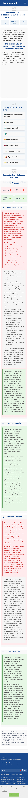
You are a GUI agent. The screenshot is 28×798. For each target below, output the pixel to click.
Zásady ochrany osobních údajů (9, 765)
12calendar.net (9, 3)
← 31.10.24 (5, 22)
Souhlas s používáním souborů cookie (11, 759)
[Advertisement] (14, 81)
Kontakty (3, 757)
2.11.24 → (23, 22)
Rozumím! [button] (14, 795)
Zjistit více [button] (4, 791)
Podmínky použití (5, 762)
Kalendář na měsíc (14, 22)
